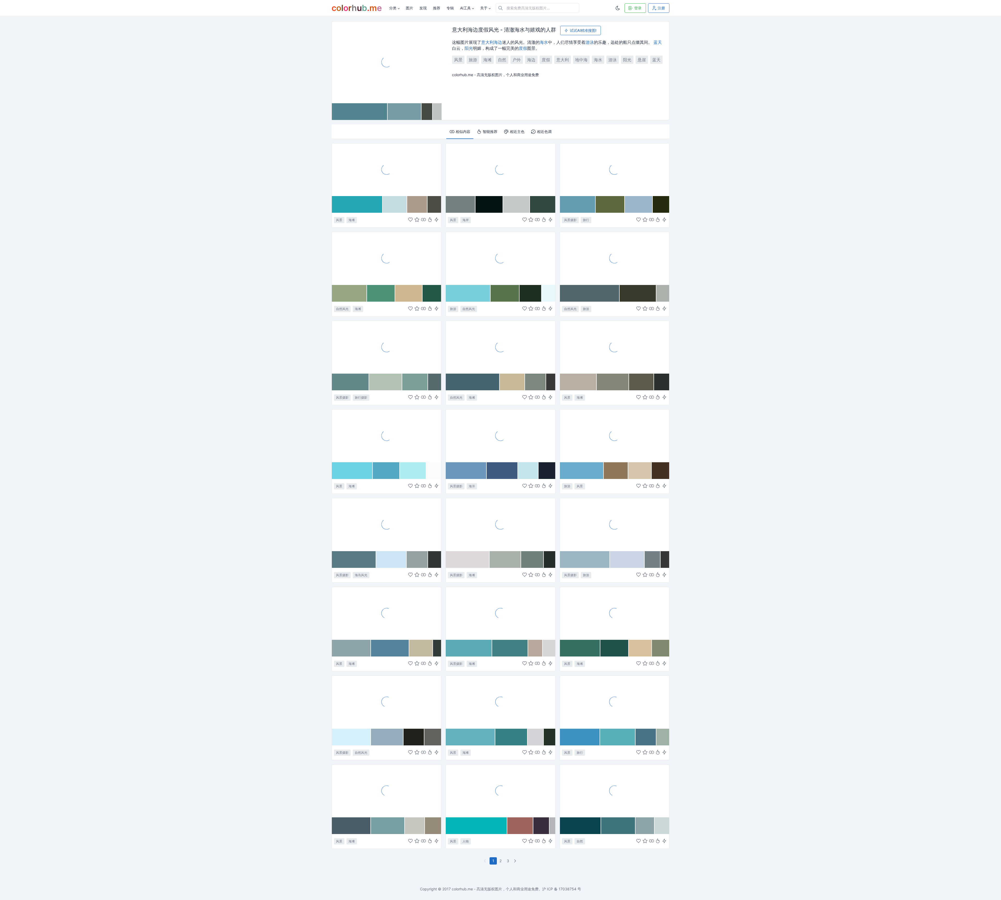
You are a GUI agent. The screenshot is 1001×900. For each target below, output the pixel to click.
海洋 (472, 486)
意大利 (487, 42)
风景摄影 (570, 220)
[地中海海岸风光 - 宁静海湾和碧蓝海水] (614, 169)
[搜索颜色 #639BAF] (578, 204)
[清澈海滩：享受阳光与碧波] (386, 436)
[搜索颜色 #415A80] (502, 470)
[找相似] (423, 220)
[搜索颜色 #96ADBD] (387, 737)
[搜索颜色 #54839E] (390, 648)
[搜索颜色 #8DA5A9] (351, 648)
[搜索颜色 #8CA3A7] (645, 825)
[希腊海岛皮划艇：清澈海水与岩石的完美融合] (614, 702)
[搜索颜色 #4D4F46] (434, 204)
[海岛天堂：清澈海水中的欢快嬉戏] (386, 258)
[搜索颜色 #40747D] (618, 825)
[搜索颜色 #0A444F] (580, 825)
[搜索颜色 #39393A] (550, 382)
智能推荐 (490, 131)
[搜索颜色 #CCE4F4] (391, 559)
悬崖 (642, 59)
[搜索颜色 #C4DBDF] (395, 204)
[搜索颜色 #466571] (473, 382)
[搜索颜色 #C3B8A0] (421, 648)
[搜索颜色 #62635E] (432, 737)
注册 (661, 8)
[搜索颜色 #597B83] (354, 559)
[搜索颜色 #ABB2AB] (662, 293)
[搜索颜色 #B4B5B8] (552, 825)
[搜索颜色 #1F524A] (614, 648)
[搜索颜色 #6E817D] (532, 559)
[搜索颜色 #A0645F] (520, 825)
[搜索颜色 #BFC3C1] (437, 111)
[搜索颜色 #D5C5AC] (640, 470)
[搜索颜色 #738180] (460, 204)
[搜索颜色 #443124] (660, 470)
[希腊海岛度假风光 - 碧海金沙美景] (386, 791)
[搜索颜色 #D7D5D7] (549, 648)
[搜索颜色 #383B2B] (638, 293)
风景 (458, 59)
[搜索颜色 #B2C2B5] (385, 382)
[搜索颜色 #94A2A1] (417, 559)
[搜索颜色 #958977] (433, 825)
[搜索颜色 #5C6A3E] (610, 204)
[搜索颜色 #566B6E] (434, 382)
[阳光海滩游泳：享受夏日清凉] (500, 524)
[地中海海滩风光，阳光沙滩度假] (614, 347)
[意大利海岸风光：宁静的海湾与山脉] (500, 169)
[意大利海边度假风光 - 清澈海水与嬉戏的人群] (387, 62)
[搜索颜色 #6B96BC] (466, 470)
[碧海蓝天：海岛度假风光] (614, 613)
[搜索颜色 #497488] (646, 737)
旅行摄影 (361, 397)
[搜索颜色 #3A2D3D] (541, 825)
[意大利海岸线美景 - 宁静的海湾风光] (614, 524)
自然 (502, 59)
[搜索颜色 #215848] (432, 293)
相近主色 (517, 131)
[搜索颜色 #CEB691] (409, 293)
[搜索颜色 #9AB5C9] (639, 204)
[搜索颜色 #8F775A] (616, 470)
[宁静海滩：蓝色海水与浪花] (614, 791)
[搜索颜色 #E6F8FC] (548, 293)
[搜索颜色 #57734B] (505, 293)
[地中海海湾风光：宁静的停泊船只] (500, 436)
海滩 (487, 59)
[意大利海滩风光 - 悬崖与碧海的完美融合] (386, 169)
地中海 (581, 59)
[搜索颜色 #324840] (542, 204)
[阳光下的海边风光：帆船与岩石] (386, 702)
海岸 (465, 220)
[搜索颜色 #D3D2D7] (536, 737)
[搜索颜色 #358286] (511, 737)
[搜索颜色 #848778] (613, 382)
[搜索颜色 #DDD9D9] (468, 559)
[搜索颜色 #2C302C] (661, 382)
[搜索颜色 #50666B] (590, 293)
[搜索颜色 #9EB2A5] (662, 737)
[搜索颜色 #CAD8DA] (662, 825)
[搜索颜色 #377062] (580, 648)
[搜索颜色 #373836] (665, 559)
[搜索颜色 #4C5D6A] (351, 825)
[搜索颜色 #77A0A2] (388, 825)
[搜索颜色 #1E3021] (531, 293)
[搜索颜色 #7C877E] (535, 382)
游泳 (589, 42)
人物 (465, 841)
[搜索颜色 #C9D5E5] (627, 559)
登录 (638, 8)
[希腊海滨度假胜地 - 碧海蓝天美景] (386, 524)
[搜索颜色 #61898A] (350, 382)
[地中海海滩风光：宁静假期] (500, 347)
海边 (498, 42)
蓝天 (658, 42)
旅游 (473, 59)
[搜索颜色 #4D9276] (381, 293)
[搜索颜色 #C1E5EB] (528, 470)
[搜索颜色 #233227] (549, 737)
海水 (544, 42)
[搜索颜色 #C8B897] (512, 382)
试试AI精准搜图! (583, 30)
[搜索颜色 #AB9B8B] (417, 204)
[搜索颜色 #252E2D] (549, 559)
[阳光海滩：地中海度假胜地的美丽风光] (614, 436)
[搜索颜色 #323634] (434, 559)
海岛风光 (361, 575)
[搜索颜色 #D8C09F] (640, 648)
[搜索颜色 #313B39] (437, 648)
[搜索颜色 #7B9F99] (415, 382)
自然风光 (342, 309)
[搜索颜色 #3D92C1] (580, 737)
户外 (516, 59)
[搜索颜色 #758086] (653, 559)
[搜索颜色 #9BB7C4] (585, 559)
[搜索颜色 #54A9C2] (386, 470)
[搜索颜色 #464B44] (427, 111)
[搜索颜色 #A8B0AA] (505, 559)
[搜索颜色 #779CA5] (405, 111)
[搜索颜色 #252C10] (661, 204)
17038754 (567, 889)
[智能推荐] (430, 220)
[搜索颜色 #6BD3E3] (352, 470)
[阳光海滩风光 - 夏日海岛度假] (386, 613)
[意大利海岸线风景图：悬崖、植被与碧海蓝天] (614, 258)
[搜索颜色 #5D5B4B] (641, 382)
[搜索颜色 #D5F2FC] (351, 737)
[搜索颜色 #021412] (489, 204)
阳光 (469, 48)
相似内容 (463, 131)
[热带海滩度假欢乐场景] (500, 702)
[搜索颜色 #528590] (360, 111)
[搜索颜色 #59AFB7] (618, 737)
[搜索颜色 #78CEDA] (468, 293)
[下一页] (515, 861)
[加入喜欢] (410, 220)
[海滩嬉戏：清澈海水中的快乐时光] (386, 347)
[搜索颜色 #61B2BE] (470, 737)
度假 (523, 48)
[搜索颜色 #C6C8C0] (415, 825)
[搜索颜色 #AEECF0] (413, 470)
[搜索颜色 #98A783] (349, 293)
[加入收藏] (417, 220)
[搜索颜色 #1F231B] (414, 737)
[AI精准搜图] (436, 220)
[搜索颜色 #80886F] (660, 648)
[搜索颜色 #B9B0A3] (578, 382)
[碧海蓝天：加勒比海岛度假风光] (500, 258)
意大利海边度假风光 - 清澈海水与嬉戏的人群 (504, 30)
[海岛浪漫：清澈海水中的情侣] (500, 791)
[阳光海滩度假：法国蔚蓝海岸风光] (500, 613)
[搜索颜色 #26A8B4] (357, 204)
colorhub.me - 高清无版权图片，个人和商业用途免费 (495, 889)
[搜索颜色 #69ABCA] (582, 470)
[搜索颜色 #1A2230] (547, 470)
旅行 (586, 220)
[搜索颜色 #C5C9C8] (516, 204)
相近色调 (544, 131)
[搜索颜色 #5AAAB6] (469, 648)
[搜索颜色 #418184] (510, 648)
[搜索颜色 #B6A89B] (535, 648)
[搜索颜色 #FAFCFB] (433, 470)
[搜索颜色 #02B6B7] (476, 825)
